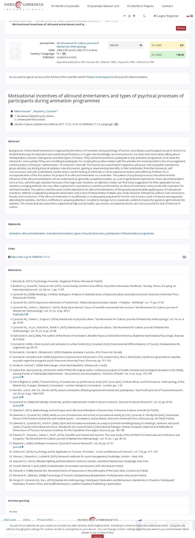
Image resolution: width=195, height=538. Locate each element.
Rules (26, 519)
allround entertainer (33, 233)
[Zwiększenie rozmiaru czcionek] (136, 16)
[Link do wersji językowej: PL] (187, 15)
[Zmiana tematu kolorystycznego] (144, 16)
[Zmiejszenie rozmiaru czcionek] (122, 16)
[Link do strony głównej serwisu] (23, 5)
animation (15, 233)
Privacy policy (45, 519)
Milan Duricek (22, 111)
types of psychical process (89, 233)
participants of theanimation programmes (130, 233)
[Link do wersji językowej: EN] (191, 15)
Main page (10, 519)
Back (182, 28)
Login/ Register (168, 16)
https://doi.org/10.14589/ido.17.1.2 (30, 257)
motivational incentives (59, 233)
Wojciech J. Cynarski (45, 111)
